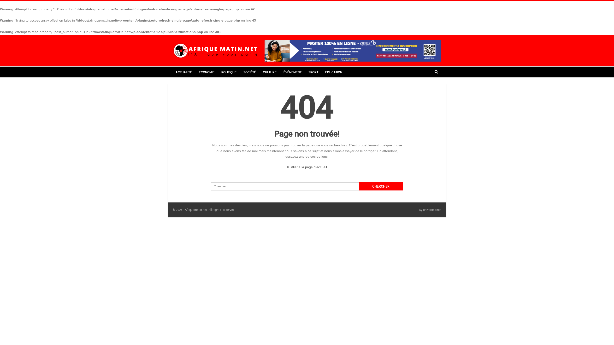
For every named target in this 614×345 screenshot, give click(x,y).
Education (333, 72)
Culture (270, 72)
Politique (228, 72)
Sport (313, 72)
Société (249, 72)
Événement (292, 72)
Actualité (184, 72)
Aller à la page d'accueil (308, 167)
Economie (206, 72)
